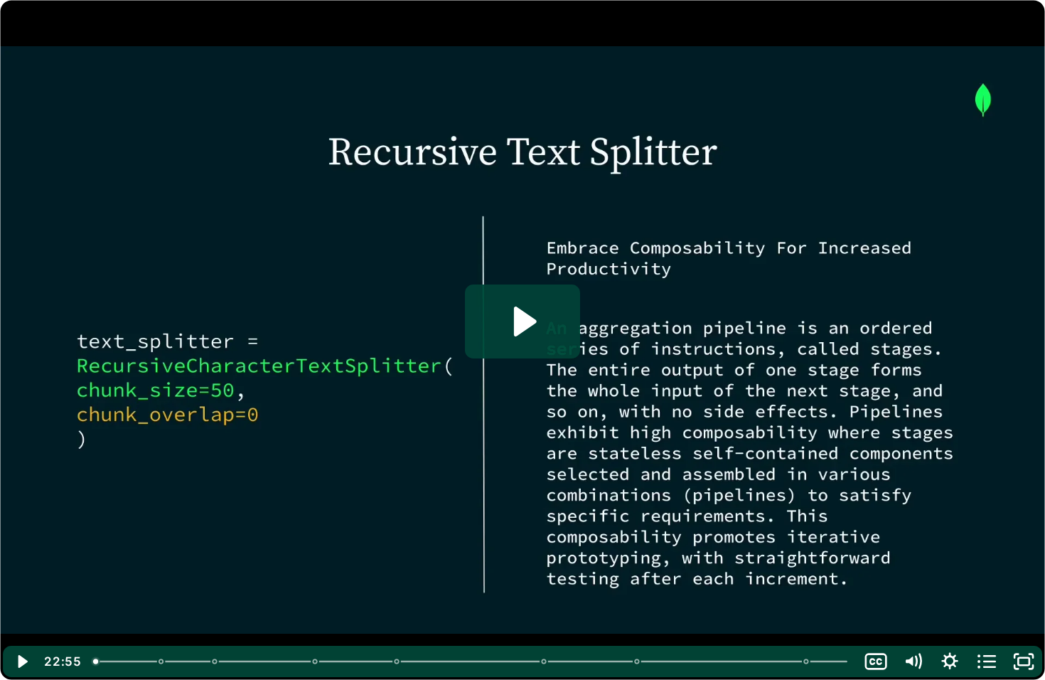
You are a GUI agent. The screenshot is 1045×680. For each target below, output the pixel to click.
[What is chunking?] (161, 661)
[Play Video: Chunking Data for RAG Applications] (523, 321)
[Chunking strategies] (315, 661)
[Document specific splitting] (544, 661)
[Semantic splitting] (638, 661)
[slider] (471, 661)
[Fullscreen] (1023, 661)
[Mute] (912, 661)
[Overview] (95, 661)
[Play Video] (21, 661)
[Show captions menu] (875, 661)
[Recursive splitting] (397, 661)
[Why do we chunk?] (215, 661)
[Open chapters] (986, 661)
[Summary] (807, 661)
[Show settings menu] (949, 661)
